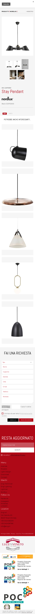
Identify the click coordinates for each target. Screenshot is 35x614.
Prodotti (5, 11)
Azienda (4, 466)
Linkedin (4, 506)
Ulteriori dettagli (26, 612)
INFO (10, 113)
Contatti (4, 477)
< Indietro (29, 11)
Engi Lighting (6, 486)
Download (5, 475)
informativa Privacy (17, 455)
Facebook (4, 498)
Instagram (5, 501)
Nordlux (13, 11)
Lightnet (4, 489)
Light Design (6, 472)
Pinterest (4, 504)
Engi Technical (6, 484)
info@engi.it (5, 526)
